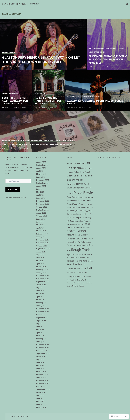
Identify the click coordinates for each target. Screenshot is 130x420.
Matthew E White (74, 227)
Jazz (74, 214)
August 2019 (41, 252)
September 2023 (43, 183)
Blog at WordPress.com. (19, 416)
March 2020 (41, 231)
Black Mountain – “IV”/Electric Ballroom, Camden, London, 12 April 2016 (108, 60)
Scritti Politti (71, 257)
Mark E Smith (85, 224)
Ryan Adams (72, 254)
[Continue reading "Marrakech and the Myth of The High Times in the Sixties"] (49, 90)
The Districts (77, 264)
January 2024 (41, 177)
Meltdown (71, 231)
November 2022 (42, 204)
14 (27, 148)
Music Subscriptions (28, 140)
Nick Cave (78, 238)
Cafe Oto (89, 187)
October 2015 (41, 386)
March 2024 (41, 174)
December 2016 (42, 344)
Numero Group (72, 242)
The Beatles (84, 260)
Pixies (89, 242)
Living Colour (71, 224)
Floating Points (85, 204)
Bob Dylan (84, 176)
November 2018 (42, 279)
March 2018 (41, 299)
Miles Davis (81, 230)
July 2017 (40, 323)
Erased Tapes (72, 204)
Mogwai (70, 234)
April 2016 (40, 368)
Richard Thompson (74, 245)
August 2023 (41, 186)
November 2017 (42, 311)
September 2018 (43, 282)
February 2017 (42, 338)
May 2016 (40, 365)
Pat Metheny (82, 242)
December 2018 (42, 276)
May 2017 (40, 329)
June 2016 (40, 362)
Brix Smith (83, 184)
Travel (42, 94)
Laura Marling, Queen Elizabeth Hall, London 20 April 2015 (95, 102)
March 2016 (41, 371)
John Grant (80, 214)
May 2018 (40, 293)
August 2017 (41, 320)
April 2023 (40, 195)
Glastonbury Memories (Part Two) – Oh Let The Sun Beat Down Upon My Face (41, 59)
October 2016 (41, 350)
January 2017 (41, 341)
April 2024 (40, 171)
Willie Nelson (87, 276)
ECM (77, 200)
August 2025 (41, 162)
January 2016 (41, 377)
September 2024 (43, 165)
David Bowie (83, 192)
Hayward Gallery (79, 210)
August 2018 (41, 285)
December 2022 (42, 201)
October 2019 (41, 246)
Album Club (72, 163)
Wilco (80, 276)
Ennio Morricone (86, 201)
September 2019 (43, 249)
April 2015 (40, 404)
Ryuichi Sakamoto (84, 254)
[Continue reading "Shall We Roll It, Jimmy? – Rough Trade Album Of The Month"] (65, 131)
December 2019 (42, 240)
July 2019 (40, 255)
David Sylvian (72, 197)
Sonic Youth (79, 257)
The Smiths (71, 272)
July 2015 (40, 395)
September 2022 (43, 210)
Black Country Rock (109, 157)
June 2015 (40, 398)
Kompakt (78, 217)
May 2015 (40, 401)
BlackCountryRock (14, 3)
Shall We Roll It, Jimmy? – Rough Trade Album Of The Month (36, 144)
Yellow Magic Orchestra (75, 286)
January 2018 (41, 305)
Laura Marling (87, 218)
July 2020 (40, 222)
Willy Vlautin (71, 280)
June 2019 (40, 258)
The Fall (86, 268)
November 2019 (42, 243)
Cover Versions (8, 140)
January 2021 (41, 219)
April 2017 (40, 332)
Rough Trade (107, 48)
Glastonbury (81, 207)
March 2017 (41, 335)
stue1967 (17, 67)
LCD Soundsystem (73, 221)
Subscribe (12, 189)
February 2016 (42, 374)
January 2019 (41, 273)
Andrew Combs (79, 172)
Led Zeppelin (85, 221)
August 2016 (41, 356)
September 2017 (43, 317)
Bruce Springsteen (75, 187)
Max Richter (86, 227)
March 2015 (41, 407)
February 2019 (42, 270)
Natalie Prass (79, 235)
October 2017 (41, 314)
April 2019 (40, 264)
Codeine (70, 193)
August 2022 (41, 213)
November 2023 (42, 180)
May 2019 (40, 261)
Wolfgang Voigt (80, 280)
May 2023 (40, 192)
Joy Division (70, 218)
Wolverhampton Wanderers (84, 283)
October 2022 (41, 207)
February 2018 (42, 302)
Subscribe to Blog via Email (17, 158)
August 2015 (41, 392)
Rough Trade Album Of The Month (61, 140)
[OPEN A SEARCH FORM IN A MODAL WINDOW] (127, 4)
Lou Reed (77, 224)
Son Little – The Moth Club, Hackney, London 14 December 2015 (15, 100)
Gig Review (34, 4)
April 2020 (40, 228)
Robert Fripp (84, 245)
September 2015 (43, 389)
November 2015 (42, 383)
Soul (18, 94)
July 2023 (40, 189)
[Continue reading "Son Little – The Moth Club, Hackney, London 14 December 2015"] (16, 90)
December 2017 (42, 308)
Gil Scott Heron (71, 207)
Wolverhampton (71, 283)
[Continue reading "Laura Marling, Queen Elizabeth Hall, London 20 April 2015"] (97, 90)
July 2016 (40, 359)
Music (13, 52)
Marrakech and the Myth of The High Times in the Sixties (48, 100)
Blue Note (76, 176)
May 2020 (40, 225)
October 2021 (41, 216)
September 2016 (43, 353)
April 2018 (40, 296)
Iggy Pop (88, 210)
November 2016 (42, 347)
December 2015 (42, 380)
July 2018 (40, 288)
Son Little (86, 257)
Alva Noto (84, 168)
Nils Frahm (88, 238)
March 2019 (41, 267)
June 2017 (40, 326)
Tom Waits (79, 272)
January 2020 (41, 237)
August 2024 (41, 168)
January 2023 (41, 198)
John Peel (89, 214)
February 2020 (42, 234)
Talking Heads (72, 261)
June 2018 (40, 290)
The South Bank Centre (90, 97)
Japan (69, 213)
